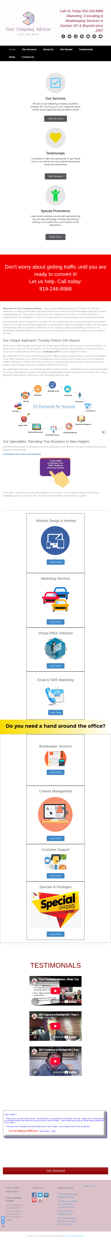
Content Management (55, 791)
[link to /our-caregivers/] (55, 199)
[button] (55, 119)
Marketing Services (55, 578)
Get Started (66, 49)
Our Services (29, 49)
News (12, 57)
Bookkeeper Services (55, 746)
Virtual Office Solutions (55, 633)
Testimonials (86, 49)
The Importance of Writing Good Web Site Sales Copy (67, 1221)
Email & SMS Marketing (55, 680)
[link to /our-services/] (55, 86)
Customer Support (56, 850)
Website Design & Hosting (56, 521)
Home (12, 49)
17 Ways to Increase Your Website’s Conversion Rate (68, 1204)
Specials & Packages (55, 887)
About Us (48, 49)
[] (22, 454)
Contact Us (28, 57)
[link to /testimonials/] (55, 141)
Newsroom (89, 1186)
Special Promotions (55, 211)
